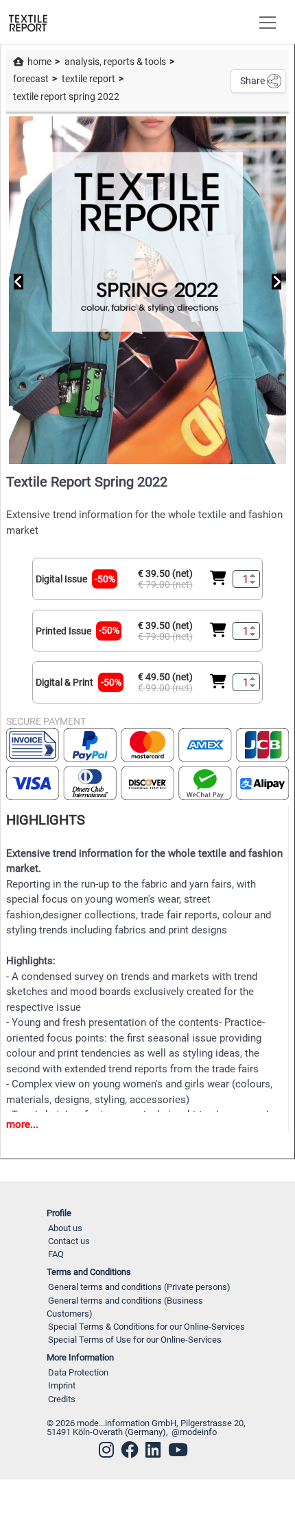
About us (65, 1228)
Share (252, 80)
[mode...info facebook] (129, 1450)
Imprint (61, 1385)
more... (22, 1124)
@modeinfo (194, 1432)
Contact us (69, 1241)
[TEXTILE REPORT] (28, 21)
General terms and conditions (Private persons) (139, 1287)
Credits (61, 1399)
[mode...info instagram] (106, 1450)
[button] (265, 22)
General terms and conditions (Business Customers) (125, 1307)
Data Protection (78, 1372)
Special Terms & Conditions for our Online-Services (146, 1326)
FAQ (56, 1254)
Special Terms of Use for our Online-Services (135, 1339)
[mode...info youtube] (178, 1450)
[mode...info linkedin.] (153, 1450)
